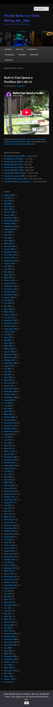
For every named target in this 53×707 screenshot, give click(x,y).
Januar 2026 (9, 215)
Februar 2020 (9, 417)
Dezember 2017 (10, 491)
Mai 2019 (7, 442)
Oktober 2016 (9, 531)
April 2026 (8, 206)
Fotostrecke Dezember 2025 (15, 178)
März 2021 (8, 380)
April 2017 (8, 514)
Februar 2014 (9, 565)
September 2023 (11, 294)
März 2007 (8, 653)
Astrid (6, 144)
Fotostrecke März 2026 (13, 170)
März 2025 (8, 243)
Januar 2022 (9, 351)
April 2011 (8, 616)
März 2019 (8, 448)
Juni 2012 (8, 593)
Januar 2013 (9, 573)
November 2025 (10, 220)
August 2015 (9, 551)
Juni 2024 (8, 269)
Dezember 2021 (10, 354)
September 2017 (11, 499)
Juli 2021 (8, 368)
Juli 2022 (8, 334)
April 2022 (8, 343)
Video (28, 141)
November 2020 (10, 391)
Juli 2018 (8, 471)
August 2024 (9, 263)
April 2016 (8, 542)
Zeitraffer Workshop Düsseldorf (17, 181)
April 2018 (8, 479)
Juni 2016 (8, 539)
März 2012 (8, 602)
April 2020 (8, 411)
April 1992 (8, 676)
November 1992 (10, 670)
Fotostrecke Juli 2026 (13, 158)
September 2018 (11, 465)
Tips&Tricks (34, 54)
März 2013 (8, 571)
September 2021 (11, 363)
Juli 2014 (8, 562)
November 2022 (10, 323)
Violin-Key (19, 49)
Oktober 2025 (9, 223)
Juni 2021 (8, 371)
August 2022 (9, 331)
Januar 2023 (9, 317)
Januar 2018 (9, 488)
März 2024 (8, 277)
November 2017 (10, 494)
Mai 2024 (7, 272)
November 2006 (10, 656)
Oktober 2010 (9, 622)
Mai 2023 (7, 306)
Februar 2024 (9, 280)
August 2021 (9, 365)
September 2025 (11, 226)
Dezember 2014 (10, 553)
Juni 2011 (8, 610)
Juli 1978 (8, 682)
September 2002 (11, 659)
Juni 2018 (8, 474)
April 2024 (8, 274)
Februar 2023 (9, 314)
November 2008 (10, 642)
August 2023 (9, 297)
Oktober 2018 (9, 462)
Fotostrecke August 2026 (14, 156)
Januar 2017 (9, 522)
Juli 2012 (8, 590)
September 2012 (11, 585)
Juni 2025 (8, 234)
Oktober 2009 (9, 636)
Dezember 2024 (10, 252)
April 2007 (8, 650)
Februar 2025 (9, 246)
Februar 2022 (9, 348)
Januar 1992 (9, 679)
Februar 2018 (9, 485)
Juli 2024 (8, 266)
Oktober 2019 (9, 428)
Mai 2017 (7, 511)
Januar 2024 (9, 283)
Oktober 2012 (9, 582)
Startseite (8, 49)
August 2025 (9, 229)
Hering (23, 144)
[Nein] (49, 698)
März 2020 (8, 414)
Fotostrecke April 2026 (13, 167)
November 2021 (10, 357)
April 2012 (8, 599)
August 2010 (9, 625)
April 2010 (8, 630)
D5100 (17, 144)
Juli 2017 (8, 505)
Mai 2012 (7, 596)
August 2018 (9, 468)
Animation (31, 139)
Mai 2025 (7, 237)
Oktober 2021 (9, 360)
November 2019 (10, 425)
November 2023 (10, 289)
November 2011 (10, 605)
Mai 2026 (7, 203)
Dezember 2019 (10, 423)
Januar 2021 (9, 385)
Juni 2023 (8, 303)
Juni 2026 (8, 200)
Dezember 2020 (10, 388)
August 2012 (9, 588)
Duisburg (7, 141)
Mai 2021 (7, 374)
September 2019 (11, 431)
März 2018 (8, 482)
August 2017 (9, 502)
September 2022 (11, 329)
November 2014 (10, 556)
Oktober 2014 (9, 559)
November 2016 (10, 528)
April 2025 (8, 240)
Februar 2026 (9, 212)
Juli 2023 (8, 300)
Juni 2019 (8, 439)
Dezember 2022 (10, 320)
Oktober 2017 (9, 497)
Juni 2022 (8, 337)
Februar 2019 (9, 451)
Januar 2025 (9, 249)
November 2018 (10, 459)
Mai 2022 (7, 340)
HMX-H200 (30, 144)
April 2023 (8, 309)
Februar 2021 (9, 383)
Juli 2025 (8, 232)
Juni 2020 (8, 405)
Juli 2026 (8, 198)
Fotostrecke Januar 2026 (14, 176)
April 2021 (8, 377)
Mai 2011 (7, 613)
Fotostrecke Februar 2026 (14, 173)
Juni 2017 (8, 508)
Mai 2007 (7, 647)
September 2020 (11, 397)
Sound (14, 141)
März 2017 (8, 516)
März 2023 (8, 311)
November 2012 (10, 579)
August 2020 (9, 400)
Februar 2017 (9, 519)
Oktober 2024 (9, 257)
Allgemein (22, 139)
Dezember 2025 (10, 217)
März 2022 (8, 346)
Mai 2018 (7, 477)
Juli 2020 (8, 403)
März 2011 (8, 619)
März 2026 (8, 209)
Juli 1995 (8, 664)
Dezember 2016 (10, 525)
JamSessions (32, 49)
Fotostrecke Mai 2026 (13, 164)
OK (26, 703)
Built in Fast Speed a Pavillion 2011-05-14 (18, 79)
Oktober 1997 (9, 662)
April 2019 (8, 445)
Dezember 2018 (10, 457)
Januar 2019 (9, 454)
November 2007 (10, 645)
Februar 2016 (9, 545)
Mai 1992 (7, 673)
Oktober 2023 (9, 291)
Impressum (9, 60)
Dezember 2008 (10, 639)
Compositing (9, 54)
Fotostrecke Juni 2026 (13, 161)
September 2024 (11, 260)
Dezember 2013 (10, 568)
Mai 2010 (7, 628)
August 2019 (9, 434)
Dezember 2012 (10, 576)
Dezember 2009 (10, 633)
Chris (12, 144)
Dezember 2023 (10, 286)
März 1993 (8, 667)
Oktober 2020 (9, 394)
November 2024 (10, 254)
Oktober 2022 (9, 326)
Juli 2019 (8, 437)
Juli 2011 (8, 608)
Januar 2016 (9, 548)
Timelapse (22, 54)
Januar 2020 (9, 420)
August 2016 (9, 536)
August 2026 (9, 195)
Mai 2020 (7, 408)
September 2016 (11, 534)
